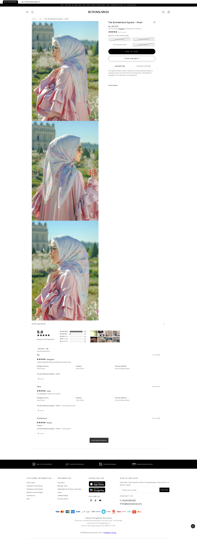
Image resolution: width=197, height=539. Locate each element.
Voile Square (119, 39)
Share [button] (42, 379)
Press (60, 492)
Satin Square (143, 45)
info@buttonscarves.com (132, 504)
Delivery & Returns (144, 66)
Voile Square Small (120, 45)
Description (120, 66)
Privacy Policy (63, 499)
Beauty (31, 2)
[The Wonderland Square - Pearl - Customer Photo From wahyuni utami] (108, 333)
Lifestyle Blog (63, 495)
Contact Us (31, 495)
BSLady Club (63, 486)
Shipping (121, 29)
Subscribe (164, 490)
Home (34, 19)
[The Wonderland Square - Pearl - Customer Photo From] (93, 339)
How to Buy (31, 483)
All (40, 19)
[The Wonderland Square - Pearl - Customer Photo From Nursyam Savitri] (93, 333)
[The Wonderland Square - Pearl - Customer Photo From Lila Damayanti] (101, 339)
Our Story (61, 483)
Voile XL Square (143, 39)
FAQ (28, 499)
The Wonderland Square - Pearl (48, 374)
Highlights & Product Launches (69, 489)
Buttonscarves (10, 2)
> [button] (99, 440)
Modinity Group (110, 533)
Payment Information (35, 486)
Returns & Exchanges (35, 492)
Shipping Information (35, 489)
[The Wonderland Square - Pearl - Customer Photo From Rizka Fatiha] (116, 339)
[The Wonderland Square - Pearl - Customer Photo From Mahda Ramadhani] (101, 333)
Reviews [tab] (41, 349)
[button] (27, 12)
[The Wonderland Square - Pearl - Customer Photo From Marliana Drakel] (108, 339)
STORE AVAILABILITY (132, 59)
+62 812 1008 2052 (129, 500)
